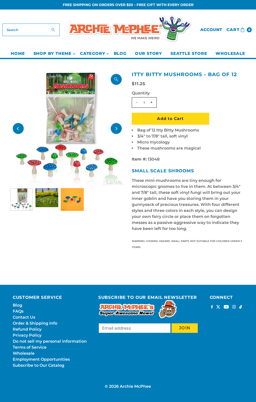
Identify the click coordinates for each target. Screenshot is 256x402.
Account (211, 29)
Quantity (141, 93)
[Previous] (18, 128)
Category (92, 53)
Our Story (148, 53)
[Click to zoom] (116, 79)
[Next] (116, 128)
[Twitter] (218, 307)
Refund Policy (27, 329)
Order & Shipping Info (35, 323)
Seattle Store (188, 53)
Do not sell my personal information (50, 341)
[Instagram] (234, 307)
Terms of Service (29, 347)
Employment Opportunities (41, 359)
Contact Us (24, 317)
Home (18, 53)
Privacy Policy (27, 335)
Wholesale (230, 53)
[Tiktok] (240, 307)
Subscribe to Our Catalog (38, 365)
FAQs (18, 311)
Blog (120, 53)
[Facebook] (212, 307)
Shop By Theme (53, 53)
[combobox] (31, 30)
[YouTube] (226, 307)
